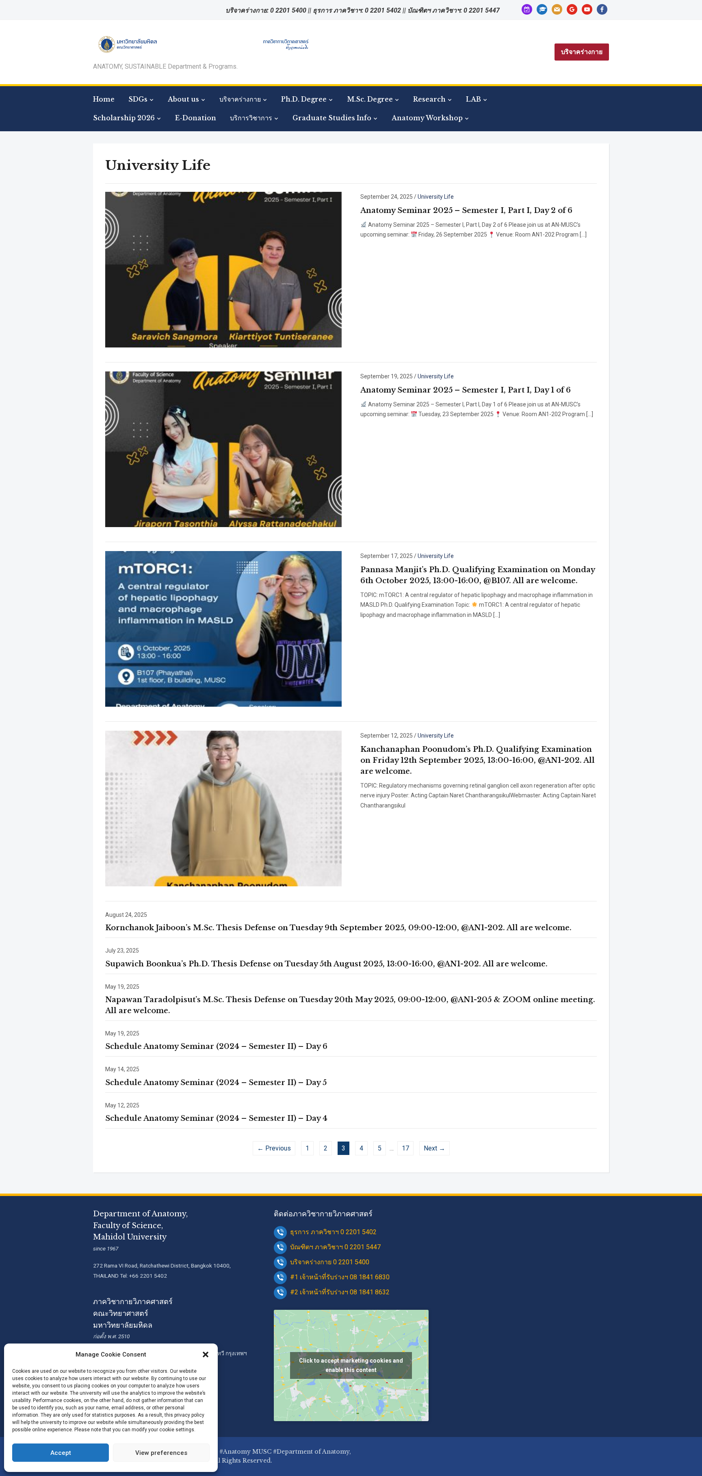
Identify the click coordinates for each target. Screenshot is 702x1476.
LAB (473, 99)
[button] (206, 1354)
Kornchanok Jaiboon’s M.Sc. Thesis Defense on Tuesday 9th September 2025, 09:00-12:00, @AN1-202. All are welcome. (338, 927)
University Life (436, 196)
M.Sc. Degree (370, 99)
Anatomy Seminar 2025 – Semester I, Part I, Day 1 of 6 (465, 390)
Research (429, 99)
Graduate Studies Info (331, 118)
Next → (434, 1148)
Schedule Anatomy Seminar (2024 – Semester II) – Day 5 (216, 1082)
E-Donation (195, 118)
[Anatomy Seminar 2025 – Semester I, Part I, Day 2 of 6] (223, 269)
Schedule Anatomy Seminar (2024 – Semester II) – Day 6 (216, 1046)
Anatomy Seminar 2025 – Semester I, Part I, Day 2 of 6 (466, 210)
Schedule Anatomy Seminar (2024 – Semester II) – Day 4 (216, 1118)
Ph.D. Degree (304, 99)
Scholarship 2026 (124, 118)
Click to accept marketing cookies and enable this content (351, 1365)
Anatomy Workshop (427, 118)
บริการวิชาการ (251, 118)
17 (405, 1148)
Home (104, 99)
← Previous (274, 1148)
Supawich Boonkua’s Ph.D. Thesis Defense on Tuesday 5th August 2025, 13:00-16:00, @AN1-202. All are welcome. (326, 963)
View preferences (161, 1452)
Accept (60, 1452)
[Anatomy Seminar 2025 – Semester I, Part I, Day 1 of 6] (223, 448)
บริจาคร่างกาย (581, 52)
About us (183, 99)
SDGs (137, 99)
